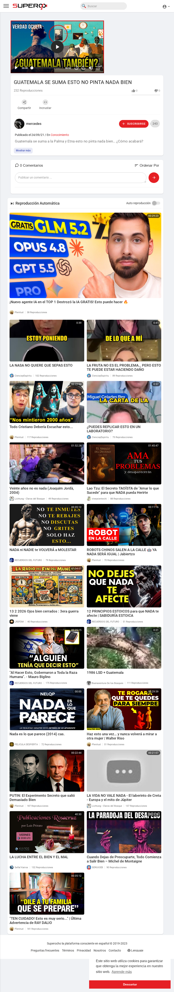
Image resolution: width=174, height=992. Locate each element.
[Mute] (91, 68)
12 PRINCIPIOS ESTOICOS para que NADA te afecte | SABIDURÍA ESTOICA (123, 613)
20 (76, 68)
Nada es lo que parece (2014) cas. (37, 734)
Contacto (115, 950)
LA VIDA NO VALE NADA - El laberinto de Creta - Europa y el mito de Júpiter (124, 797)
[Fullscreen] (98, 68)
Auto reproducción (138, 203)
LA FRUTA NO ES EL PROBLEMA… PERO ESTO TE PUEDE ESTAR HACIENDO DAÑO (124, 367)
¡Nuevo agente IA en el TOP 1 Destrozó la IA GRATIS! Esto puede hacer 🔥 (69, 302)
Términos (68, 950)
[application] (57, 47)
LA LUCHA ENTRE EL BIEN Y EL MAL (39, 857)
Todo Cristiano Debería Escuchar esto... (41, 427)
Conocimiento (60, 135)
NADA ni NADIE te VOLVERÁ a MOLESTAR (43, 550)
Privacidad (84, 950)
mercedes (33, 124)
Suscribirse (135, 123)
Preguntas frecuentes (45, 950)
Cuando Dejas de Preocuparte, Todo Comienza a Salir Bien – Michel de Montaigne (124, 859)
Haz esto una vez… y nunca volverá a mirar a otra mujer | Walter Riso (122, 736)
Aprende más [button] (122, 972)
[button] (166, 6)
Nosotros (100, 950)
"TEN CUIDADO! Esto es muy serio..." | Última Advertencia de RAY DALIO (45, 920)
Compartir (24, 108)
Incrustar (45, 108)
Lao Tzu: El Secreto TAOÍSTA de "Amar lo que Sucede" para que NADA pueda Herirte (123, 490)
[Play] (16, 68)
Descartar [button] (130, 984)
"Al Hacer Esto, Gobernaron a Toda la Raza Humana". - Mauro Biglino (43, 674)
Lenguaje (136, 950)
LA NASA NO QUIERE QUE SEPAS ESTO (41, 365)
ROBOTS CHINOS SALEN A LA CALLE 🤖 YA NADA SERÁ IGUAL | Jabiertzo (122, 552)
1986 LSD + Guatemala (105, 672)
